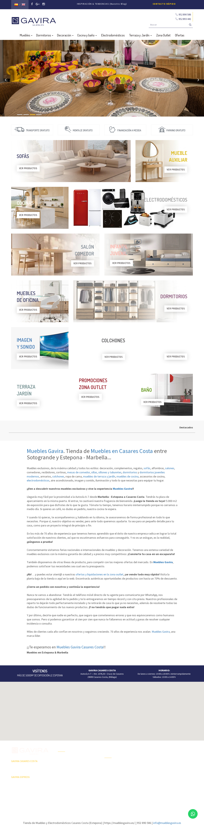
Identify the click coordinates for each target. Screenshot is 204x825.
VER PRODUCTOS (28, 168)
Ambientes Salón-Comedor (117, 781)
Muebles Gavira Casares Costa (80, 647)
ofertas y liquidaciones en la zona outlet (99, 574)
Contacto (62, 780)
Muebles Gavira (45, 451)
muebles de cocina (127, 476)
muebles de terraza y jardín (99, 476)
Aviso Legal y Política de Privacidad (102, 801)
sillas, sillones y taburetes (106, 472)
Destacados (186, 427)
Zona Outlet (163, 35)
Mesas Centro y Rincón (162, 763)
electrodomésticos (38, 480)
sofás (147, 468)
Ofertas (179, 35)
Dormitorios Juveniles (114, 786)
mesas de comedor (78, 472)
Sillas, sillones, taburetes (163, 769)
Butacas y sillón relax (161, 774)
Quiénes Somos (65, 774)
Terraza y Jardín (139, 35)
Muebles (25, 35)
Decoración (64, 35)
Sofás (154, 780)
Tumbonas (109, 775)
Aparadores (156, 747)
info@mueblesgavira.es (167, 823)
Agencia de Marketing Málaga (108, 805)
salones (169, 468)
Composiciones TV (160, 752)
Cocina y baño (86, 35)
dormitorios (130, 472)
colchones (58, 476)
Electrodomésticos (113, 35)
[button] (102, 709)
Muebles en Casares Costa (122, 451)
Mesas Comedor (159, 758)
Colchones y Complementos (164, 785)
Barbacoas (109, 769)
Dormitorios (44, 35)
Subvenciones (64, 785)
